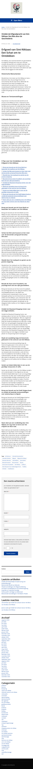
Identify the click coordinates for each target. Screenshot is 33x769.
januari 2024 (5, 673)
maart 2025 (5, 649)
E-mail (6, 521)
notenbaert (4, 721)
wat (2, 754)
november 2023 (6, 676)
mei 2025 (4, 645)
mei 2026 (4, 625)
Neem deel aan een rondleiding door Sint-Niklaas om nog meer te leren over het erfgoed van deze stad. (16, 201)
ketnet (3, 706)
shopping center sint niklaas (9, 728)
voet (3, 750)
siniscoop (4, 730)
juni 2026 (4, 623)
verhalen (4, 468)
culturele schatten (6, 458)
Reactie (6, 491)
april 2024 (4, 668)
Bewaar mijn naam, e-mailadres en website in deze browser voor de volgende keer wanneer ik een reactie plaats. (16, 542)
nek (2, 719)
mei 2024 (4, 666)
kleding (3, 711)
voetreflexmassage (6, 752)
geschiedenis (15, 460)
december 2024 (6, 654)
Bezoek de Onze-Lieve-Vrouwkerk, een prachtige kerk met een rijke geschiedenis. (16, 179)
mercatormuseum (6, 462)
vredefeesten (11, 468)
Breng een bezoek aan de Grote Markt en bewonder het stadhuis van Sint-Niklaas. (14, 168)
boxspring (4, 689)
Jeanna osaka (5, 608)
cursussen (4, 695)
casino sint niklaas (6, 690)
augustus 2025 (5, 640)
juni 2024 (4, 664)
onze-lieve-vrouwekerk (7, 464)
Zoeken (4, 569)
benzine (4, 687)
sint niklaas (4, 731)
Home (3, 27)
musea (21, 462)
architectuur (8, 456)
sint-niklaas (17, 464)
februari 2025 (5, 651)
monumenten (15, 462)
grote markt (23, 460)
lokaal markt (5, 714)
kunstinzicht (5, 712)
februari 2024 (5, 671)
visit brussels (5, 749)
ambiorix (4, 685)
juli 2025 (4, 642)
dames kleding (5, 697)
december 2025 (6, 633)
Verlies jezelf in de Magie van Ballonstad (12, 592)
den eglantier (5, 701)
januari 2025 (5, 652)
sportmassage (5, 736)
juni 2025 (4, 644)
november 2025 (6, 635)
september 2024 (6, 659)
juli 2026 (4, 621)
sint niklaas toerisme (7, 733)
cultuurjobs (5, 694)
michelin (4, 718)
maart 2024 (5, 669)
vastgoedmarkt (5, 747)
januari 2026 (5, 632)
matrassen (4, 716)
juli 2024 (4, 663)
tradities (24, 466)
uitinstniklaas (5, 602)
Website (6, 529)
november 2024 (6, 656)
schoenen (4, 726)
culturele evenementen (17, 456)
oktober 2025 (5, 637)
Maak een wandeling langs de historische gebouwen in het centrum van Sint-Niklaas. (14, 187)
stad (3, 738)
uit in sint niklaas (6, 742)
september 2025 (6, 639)
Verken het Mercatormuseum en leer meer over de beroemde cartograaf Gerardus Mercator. (16, 172)
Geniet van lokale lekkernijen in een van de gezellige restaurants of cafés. (14, 191)
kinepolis (4, 709)
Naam (6, 513)
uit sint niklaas (5, 743)
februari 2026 (5, 630)
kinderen (4, 707)
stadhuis (24, 464)
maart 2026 (5, 628)
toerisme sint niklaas (7, 740)
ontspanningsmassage (7, 723)
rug (2, 725)
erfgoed (14, 458)
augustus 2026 (5, 620)
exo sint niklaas (6, 702)
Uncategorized (5, 745)
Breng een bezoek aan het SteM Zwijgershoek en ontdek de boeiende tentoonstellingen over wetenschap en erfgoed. (16, 196)
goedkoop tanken (6, 704)
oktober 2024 (5, 657)
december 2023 (6, 675)
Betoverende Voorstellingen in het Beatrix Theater (15, 593)
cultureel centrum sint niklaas (9, 692)
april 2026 (4, 627)
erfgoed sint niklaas (21, 458)
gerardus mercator (6, 460)
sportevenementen (7, 735)
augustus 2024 (5, 661)
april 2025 (4, 647)
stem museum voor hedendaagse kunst (11, 466)
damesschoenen (6, 699)
